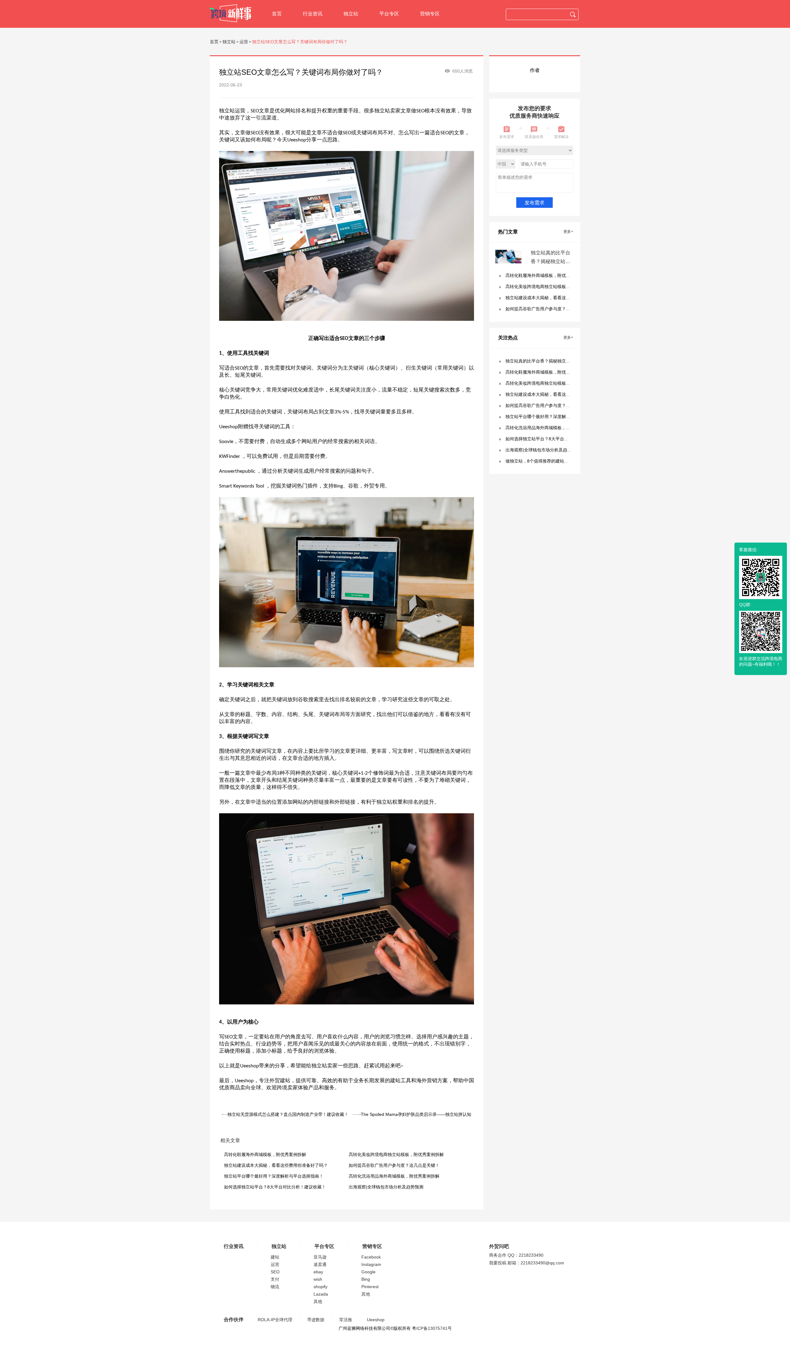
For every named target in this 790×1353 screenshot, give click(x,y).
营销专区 (430, 13)
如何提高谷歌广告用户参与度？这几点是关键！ (394, 1165)
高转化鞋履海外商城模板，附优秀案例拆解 (265, 1154)
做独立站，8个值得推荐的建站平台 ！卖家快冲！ (552, 461)
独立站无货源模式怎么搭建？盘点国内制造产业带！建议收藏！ (287, 1114)
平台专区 (389, 13)
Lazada (321, 1294)
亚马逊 (320, 1257)
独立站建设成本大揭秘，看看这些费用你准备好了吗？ (276, 1165)
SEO (275, 1271)
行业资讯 (312, 13)
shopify (320, 1286)
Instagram (371, 1264)
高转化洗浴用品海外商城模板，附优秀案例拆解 (394, 1176)
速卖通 (320, 1264)
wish (318, 1279)
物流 (275, 1286)
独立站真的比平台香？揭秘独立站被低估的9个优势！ (550, 261)
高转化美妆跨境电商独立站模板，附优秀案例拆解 (396, 1154)
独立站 (350, 13)
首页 (277, 13)
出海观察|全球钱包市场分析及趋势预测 (386, 1186)
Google (368, 1271)
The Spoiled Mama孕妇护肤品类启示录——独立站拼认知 (416, 1114)
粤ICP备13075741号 (432, 1328)
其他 (318, 1301)
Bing (365, 1279)
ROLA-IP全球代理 (275, 1319)
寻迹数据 (315, 1319)
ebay (318, 1271)
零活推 (345, 1319)
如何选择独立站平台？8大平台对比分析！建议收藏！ (275, 1186)
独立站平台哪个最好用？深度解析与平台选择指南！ (273, 1176)
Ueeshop (376, 1319)
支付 (275, 1279)
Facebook (371, 1257)
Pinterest (370, 1286)
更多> (568, 231)
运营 (243, 41)
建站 (275, 1257)
